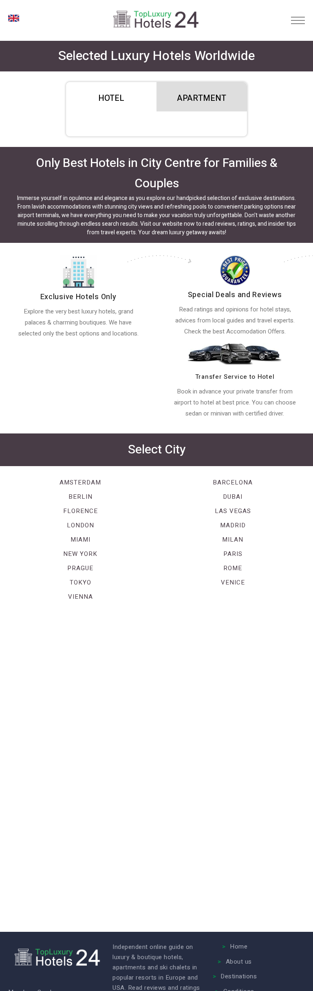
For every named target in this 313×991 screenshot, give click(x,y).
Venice (233, 582)
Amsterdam (80, 482)
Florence (80, 511)
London (80, 525)
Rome (232, 568)
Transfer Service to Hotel (235, 376)
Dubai (232, 496)
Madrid (233, 525)
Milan (232, 539)
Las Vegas (233, 511)
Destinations (238, 976)
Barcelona (233, 482)
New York (80, 553)
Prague (80, 568)
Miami (80, 539)
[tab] (111, 96)
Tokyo (80, 582)
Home (238, 946)
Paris (232, 553)
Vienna (80, 596)
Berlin (80, 496)
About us (239, 961)
